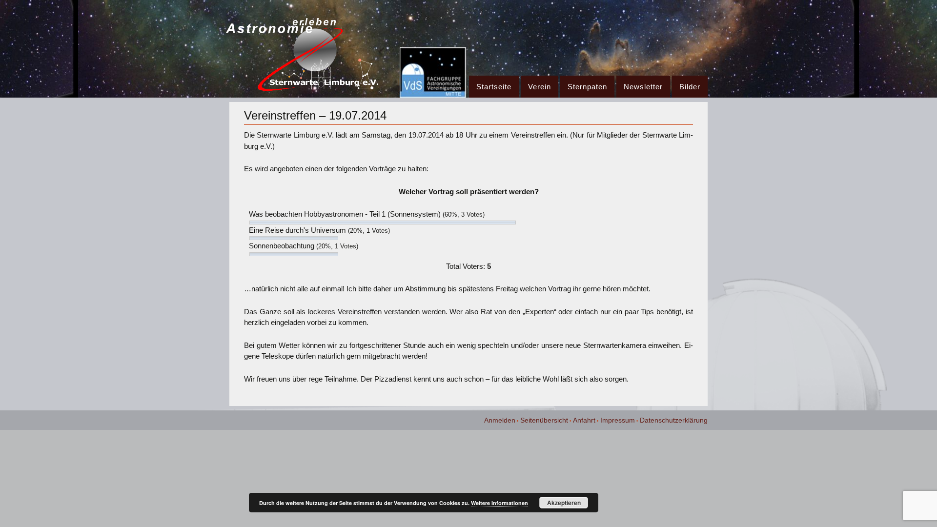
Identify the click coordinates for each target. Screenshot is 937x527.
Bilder (689, 86)
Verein (539, 86)
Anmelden (499, 420)
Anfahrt (584, 420)
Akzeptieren (564, 502)
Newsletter (643, 86)
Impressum (617, 420)
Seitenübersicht (544, 420)
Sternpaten (587, 86)
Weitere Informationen (499, 503)
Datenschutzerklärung (674, 420)
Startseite (493, 86)
